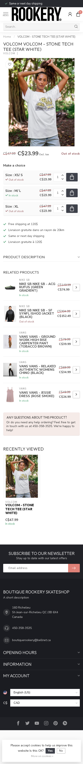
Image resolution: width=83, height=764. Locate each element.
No (61, 751)
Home (7, 37)
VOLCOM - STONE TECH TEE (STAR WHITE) (46, 37)
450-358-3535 (22, 628)
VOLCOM (9, 53)
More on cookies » (42, 756)
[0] (78, 14)
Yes (50, 751)
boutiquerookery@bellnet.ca (31, 640)
